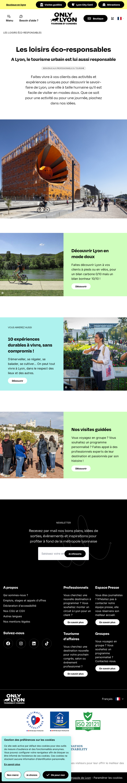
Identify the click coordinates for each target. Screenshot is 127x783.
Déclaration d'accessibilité (19, 605)
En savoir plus (76, 622)
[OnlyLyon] (13, 699)
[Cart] (112, 18)
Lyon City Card (84, 4)
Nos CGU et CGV (14, 611)
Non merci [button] (13, 775)
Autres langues (12, 616)
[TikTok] (47, 643)
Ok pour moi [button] (58, 775)
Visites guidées (53, 4)
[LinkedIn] (34, 643)
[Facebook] (8, 643)
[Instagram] (21, 643)
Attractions (113, 4)
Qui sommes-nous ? (15, 595)
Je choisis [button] (31, 775)
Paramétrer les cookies (108, 777)
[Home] (63, 18)
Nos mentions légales (16, 621)
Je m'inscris (75, 553)
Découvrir (81, 286)
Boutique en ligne (16, 4)
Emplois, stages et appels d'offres (24, 600)
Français (107, 699)
